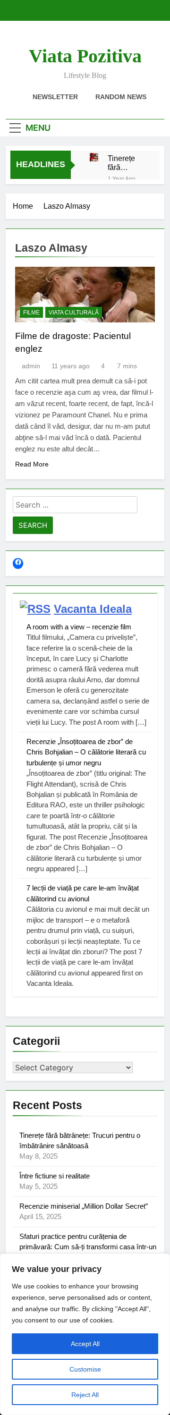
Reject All (85, 1394)
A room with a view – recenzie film (78, 627)
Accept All (85, 1343)
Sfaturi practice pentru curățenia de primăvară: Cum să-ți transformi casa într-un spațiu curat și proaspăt (87, 1247)
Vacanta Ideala (93, 608)
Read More (32, 464)
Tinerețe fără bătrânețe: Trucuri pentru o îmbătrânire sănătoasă (126, 163)
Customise (85, 1369)
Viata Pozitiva (85, 56)
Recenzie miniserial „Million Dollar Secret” (83, 1206)
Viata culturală (74, 312)
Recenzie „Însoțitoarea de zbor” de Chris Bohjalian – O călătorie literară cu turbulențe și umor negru (86, 752)
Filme (31, 312)
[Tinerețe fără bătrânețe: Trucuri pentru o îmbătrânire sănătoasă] (94, 157)
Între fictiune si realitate (54, 1176)
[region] (85, 1334)
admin (31, 366)
